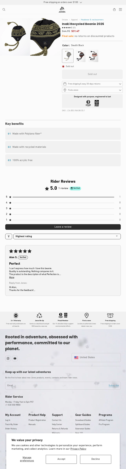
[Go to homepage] (62, 9)
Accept (61, 459)
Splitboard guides (82, 425)
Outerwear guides (82, 429)
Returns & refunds (60, 429)
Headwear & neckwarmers (92, 20)
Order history (11, 429)
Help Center (57, 425)
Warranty (56, 433)
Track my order (11, 425)
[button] (4, 9)
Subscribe (114, 385)
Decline (95, 459)
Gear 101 (79, 433)
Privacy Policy (78, 449)
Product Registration (37, 420)
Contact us (56, 420)
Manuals (32, 425)
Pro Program (104, 425)
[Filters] (8, 236)
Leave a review (63, 227)
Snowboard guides (83, 420)
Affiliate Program (106, 420)
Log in (7, 420)
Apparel (74, 20)
